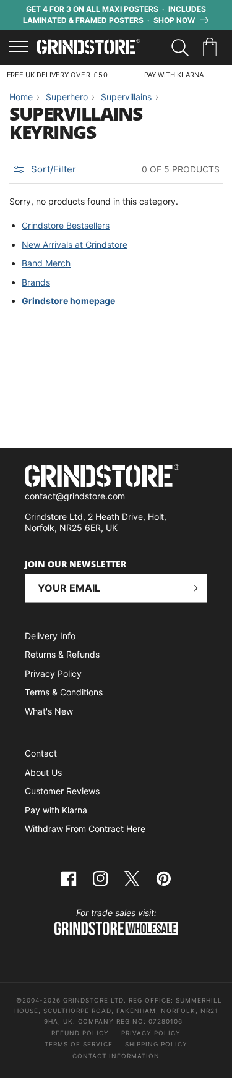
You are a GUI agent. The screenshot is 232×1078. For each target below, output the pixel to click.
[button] (211, 47)
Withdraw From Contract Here (85, 828)
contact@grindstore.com (75, 496)
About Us (43, 772)
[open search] (180, 47)
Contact (41, 753)
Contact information (116, 1055)
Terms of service (79, 1044)
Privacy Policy (53, 673)
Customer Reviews (62, 791)
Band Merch (46, 263)
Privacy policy (151, 1033)
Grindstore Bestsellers (66, 225)
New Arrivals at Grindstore (74, 244)
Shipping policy (156, 1044)
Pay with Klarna (56, 810)
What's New (49, 711)
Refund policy (80, 1033)
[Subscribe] (193, 588)
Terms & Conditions (64, 692)
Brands (36, 282)
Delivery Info (50, 635)
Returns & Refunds (62, 654)
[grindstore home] (116, 477)
